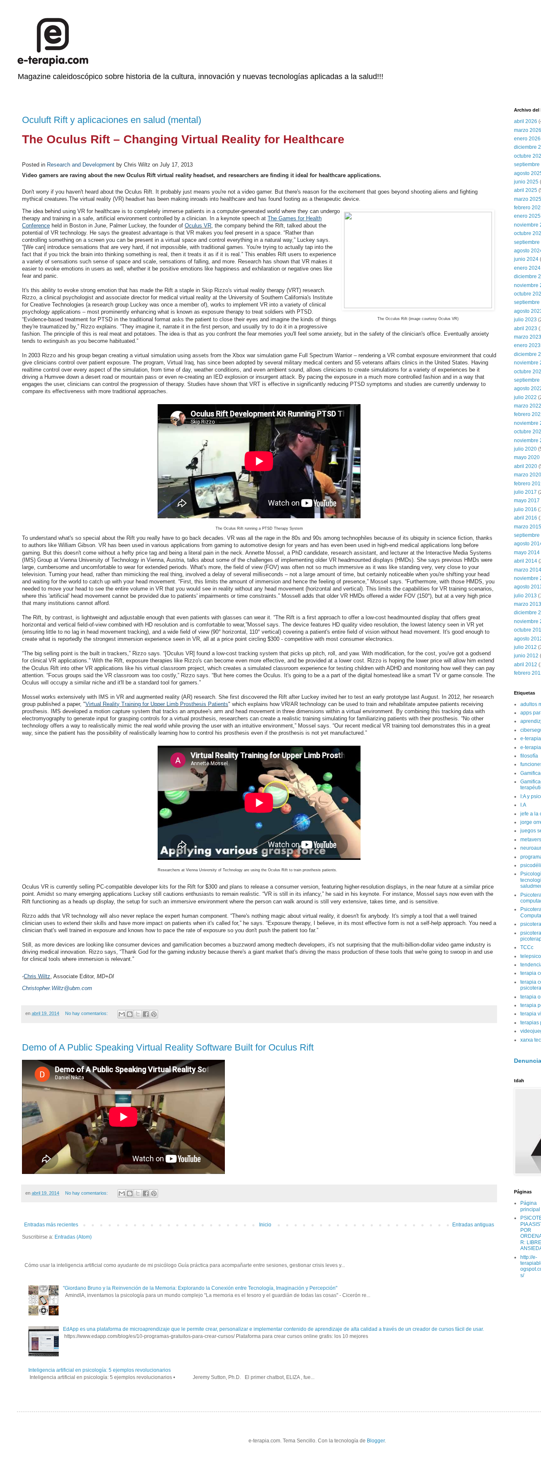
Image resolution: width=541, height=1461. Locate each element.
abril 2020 (525, 466)
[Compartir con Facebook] (146, 1014)
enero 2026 (527, 139)
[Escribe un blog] (130, 1014)
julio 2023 (525, 320)
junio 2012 (526, 656)
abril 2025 (525, 190)
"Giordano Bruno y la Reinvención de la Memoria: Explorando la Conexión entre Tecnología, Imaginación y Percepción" (200, 1288)
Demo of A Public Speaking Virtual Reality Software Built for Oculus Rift (168, 1047)
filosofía (529, 756)
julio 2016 (525, 509)
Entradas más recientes (51, 1225)
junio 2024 (526, 259)
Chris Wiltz (37, 976)
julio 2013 (525, 596)
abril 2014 (525, 561)
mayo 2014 (527, 552)
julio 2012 (525, 647)
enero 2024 (527, 268)
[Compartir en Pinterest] (154, 1014)
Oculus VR (198, 225)
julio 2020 (525, 449)
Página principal (530, 1206)
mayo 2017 (527, 500)
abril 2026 (525, 121)
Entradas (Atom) (73, 1237)
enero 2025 (527, 216)
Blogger (376, 1441)
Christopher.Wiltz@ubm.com (57, 988)
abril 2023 (525, 328)
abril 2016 (525, 518)
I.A (523, 805)
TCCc (526, 947)
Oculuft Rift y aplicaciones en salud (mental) (111, 120)
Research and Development (81, 164)
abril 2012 (525, 665)
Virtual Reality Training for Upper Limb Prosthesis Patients (156, 704)
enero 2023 (527, 345)
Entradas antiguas (473, 1225)
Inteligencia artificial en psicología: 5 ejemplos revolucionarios (99, 1370)
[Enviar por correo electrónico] (121, 1014)
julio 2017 (525, 492)
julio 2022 (525, 397)
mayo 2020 (527, 457)
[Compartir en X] (138, 1014)
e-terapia (530, 738)
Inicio (265, 1225)
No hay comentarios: (87, 1013)
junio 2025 (526, 182)
